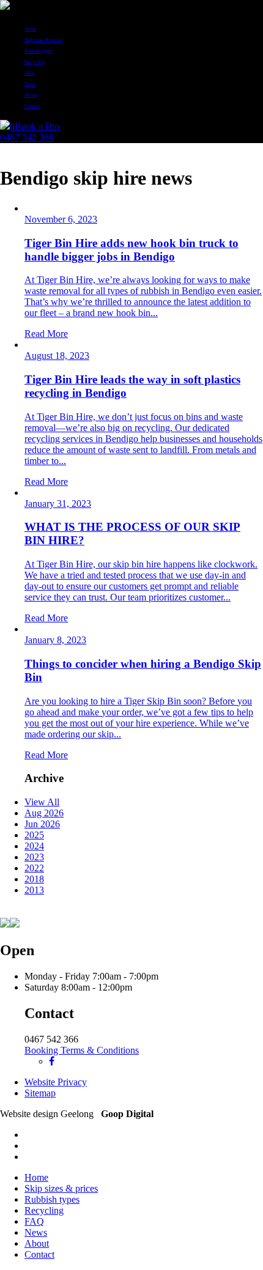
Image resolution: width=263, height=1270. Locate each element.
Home (30, 29)
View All (41, 802)
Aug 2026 (44, 813)
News (30, 84)
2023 (34, 857)
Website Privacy (55, 1082)
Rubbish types (38, 51)
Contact (32, 106)
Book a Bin (37, 126)
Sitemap (40, 1093)
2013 (34, 890)
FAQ (29, 73)
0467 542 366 (27, 137)
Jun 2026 (42, 824)
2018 (34, 879)
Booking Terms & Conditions (81, 1050)
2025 (34, 835)
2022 (34, 868)
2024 (34, 846)
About (30, 95)
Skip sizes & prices (43, 40)
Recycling (34, 62)
